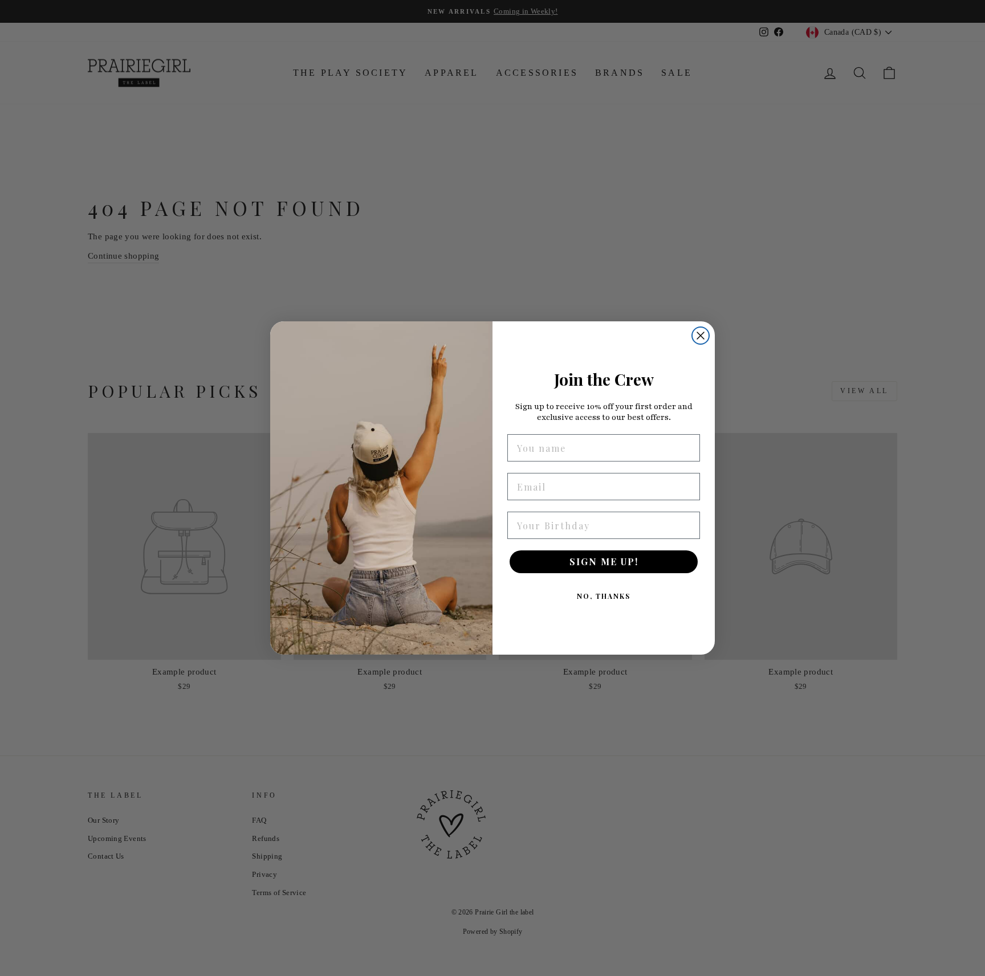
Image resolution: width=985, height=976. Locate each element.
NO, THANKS (603, 596)
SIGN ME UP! (603, 561)
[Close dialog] (700, 335)
